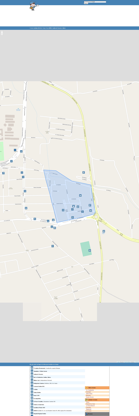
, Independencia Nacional (43, 380)
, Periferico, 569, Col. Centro (45, 383)
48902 (50, 28)
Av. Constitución (90, 390)
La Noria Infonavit (90, 405)
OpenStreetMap (127, 362)
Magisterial (88, 409)
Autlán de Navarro (57, 28)
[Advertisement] (65, 16)
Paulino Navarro (90, 397)
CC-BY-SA (137, 362)
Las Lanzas (88, 410)
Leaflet (118, 362)
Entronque (88, 392)
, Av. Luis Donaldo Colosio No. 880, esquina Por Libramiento (53, 410)
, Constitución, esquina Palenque (47, 368)
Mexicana (88, 395)
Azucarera (88, 407)
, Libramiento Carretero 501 (44, 401)
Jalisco (64, 28)
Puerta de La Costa (90, 404)
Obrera (87, 402)
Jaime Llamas (89, 393)
